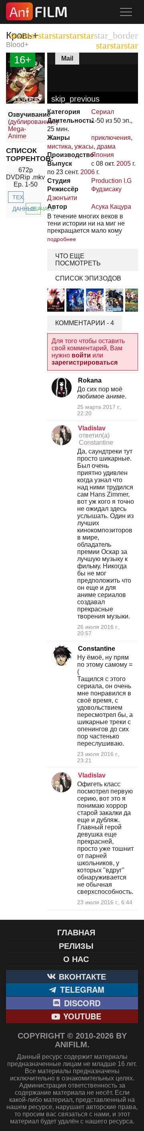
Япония (102, 154)
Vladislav (92, 428)
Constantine (96, 648)
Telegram (81, 989)
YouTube (81, 1016)
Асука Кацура (111, 206)
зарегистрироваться (85, 362)
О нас (76, 958)
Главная (76, 932)
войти (81, 355)
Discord (81, 1003)
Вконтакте (81, 976)
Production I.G (111, 180)
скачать (35, 209)
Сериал (102, 111)
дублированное (33, 121)
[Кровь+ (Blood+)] (25, 101)
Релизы (76, 945)
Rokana (90, 380)
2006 (87, 172)
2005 (123, 163)
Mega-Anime (17, 132)
